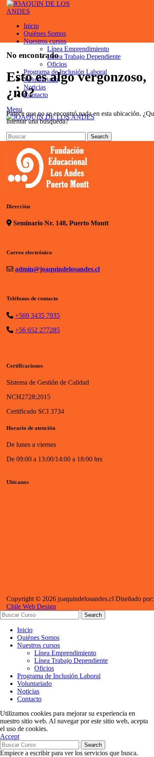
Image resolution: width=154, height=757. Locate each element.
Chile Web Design (31, 606)
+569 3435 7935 (37, 315)
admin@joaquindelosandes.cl (57, 269)
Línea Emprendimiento (65, 652)
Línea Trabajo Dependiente (71, 660)
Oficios (44, 668)
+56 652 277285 (37, 330)
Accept (9, 736)
